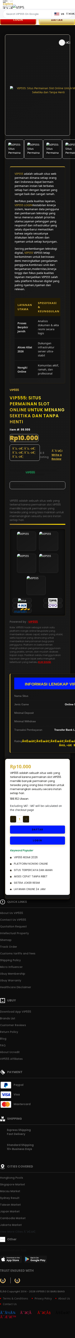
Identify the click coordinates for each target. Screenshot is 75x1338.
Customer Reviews (13, 1025)
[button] (62, 42)
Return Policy (9, 1032)
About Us (64, 1298)
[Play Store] (35, 1260)
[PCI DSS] (3, 1280)
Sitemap (6, 940)
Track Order (8, 947)
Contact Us (10, 1304)
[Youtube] (46, 1313)
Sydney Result (9, 1198)
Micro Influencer (11, 967)
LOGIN (18, 20)
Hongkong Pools (11, 1178)
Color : (18, 485)
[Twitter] (64, 1313)
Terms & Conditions (15, 1298)
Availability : (18, 472)
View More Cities (12, 1232)
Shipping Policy (10, 960)
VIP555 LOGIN (23, 205)
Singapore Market (12, 1184)
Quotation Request (13, 926)
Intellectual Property (14, 933)
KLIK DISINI (44, 662)
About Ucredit (10, 1052)
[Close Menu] (8, 8)
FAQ (3, 1045)
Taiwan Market (10, 1205)
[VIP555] (18, 7)
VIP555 (19, 174)
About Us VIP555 (11, 913)
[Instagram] (28, 1313)
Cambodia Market (13, 1218)
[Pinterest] (10, 1317)
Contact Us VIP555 (13, 920)
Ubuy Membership (12, 974)
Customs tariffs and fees (17, 953)
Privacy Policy (43, 1298)
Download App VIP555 (15, 1012)
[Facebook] (9, 1313)
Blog (3, 1039)
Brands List (7, 1018)
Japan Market (10, 1211)
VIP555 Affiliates (11, 1059)
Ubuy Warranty (10, 980)
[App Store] (11, 1260)
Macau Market (10, 1191)
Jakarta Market (11, 1225)
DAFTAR (37, 829)
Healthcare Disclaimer (15, 987)
